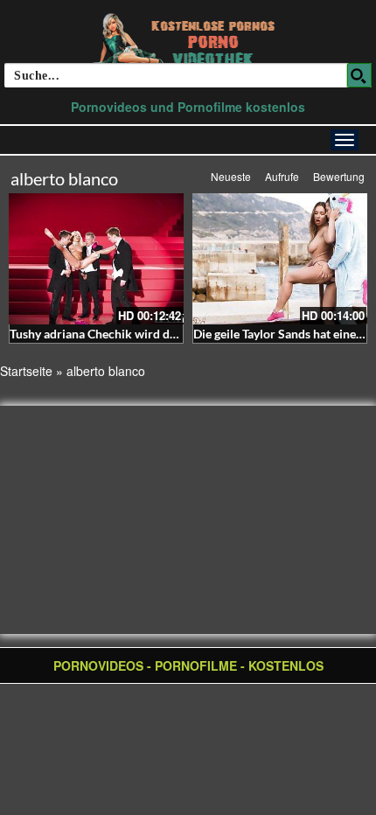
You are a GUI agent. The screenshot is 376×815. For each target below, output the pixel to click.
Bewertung (339, 176)
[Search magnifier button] (359, 75)
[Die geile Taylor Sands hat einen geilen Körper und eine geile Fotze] (279, 258)
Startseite (26, 371)
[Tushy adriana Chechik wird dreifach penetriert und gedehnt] (96, 258)
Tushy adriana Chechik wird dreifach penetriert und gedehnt (173, 333)
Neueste (231, 176)
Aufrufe (282, 176)
